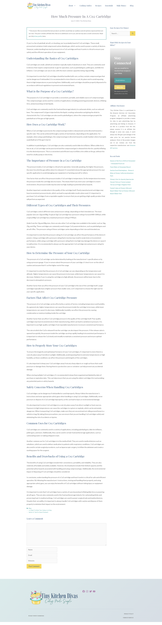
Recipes (98, 6)
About (70, 6)
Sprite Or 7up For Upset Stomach (38, 512)
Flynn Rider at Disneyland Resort (120, 167)
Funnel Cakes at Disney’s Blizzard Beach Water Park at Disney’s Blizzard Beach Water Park (122, 190)
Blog (132, 6)
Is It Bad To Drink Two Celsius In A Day (40, 510)
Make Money (121, 6)
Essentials (109, 6)
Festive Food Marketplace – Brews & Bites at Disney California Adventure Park (122, 173)
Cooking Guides (85, 6)
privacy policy (37, 36)
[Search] (132, 33)
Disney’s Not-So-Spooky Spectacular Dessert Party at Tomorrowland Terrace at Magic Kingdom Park (122, 182)
